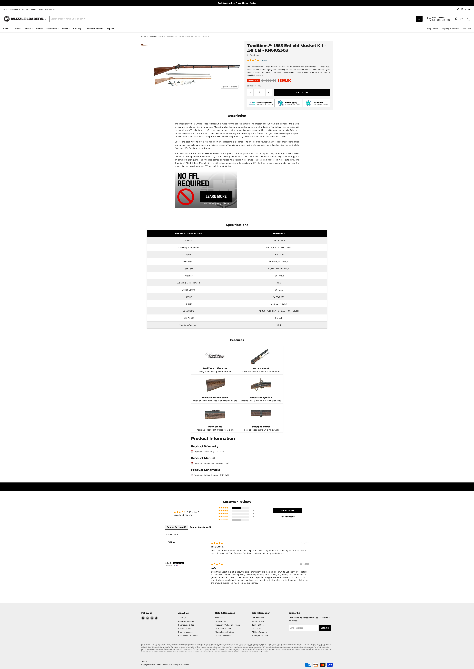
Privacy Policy (258, 621)
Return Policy (15, 9)
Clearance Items (185, 628)
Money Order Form (260, 635)
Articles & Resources (47, 9)
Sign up (325, 627)
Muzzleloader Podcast (224, 632)
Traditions (254, 55)
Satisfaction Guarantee (188, 635)
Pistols (28, 28)
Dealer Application (223, 635)
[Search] (419, 19)
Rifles (17, 28)
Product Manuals (185, 632)
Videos (33, 9)
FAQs (5, 9)
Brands (6, 28)
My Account (220, 618)
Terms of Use (258, 625)
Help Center (432, 28)
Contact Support (222, 621)
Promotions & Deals (187, 625)
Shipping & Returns (450, 28)
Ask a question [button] (287, 516)
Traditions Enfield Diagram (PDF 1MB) (211, 475)
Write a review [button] (287, 510)
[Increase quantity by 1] (269, 92)
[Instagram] (147, 618)
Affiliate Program (259, 632)
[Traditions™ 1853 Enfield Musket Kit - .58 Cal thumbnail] (146, 45)
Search (144, 661)
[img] (217, 543)
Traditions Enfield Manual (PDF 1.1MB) (211, 463)
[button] (253, 60)
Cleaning (77, 28)
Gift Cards (256, 628)
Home (143, 37)
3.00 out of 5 (193, 512)
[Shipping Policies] (206, 189)
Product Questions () (200, 527)
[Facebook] (143, 618)
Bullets (39, 28)
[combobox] (232, 19)
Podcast (25, 9)
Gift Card (467, 28)
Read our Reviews (186, 621)
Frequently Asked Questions (227, 625)
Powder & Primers (95, 28)
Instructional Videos (223, 628)
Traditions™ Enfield (156, 37)
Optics (65, 28)
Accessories (52, 28)
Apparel (110, 28)
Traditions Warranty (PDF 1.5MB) (209, 451)
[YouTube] (156, 618)
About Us (182, 618)
